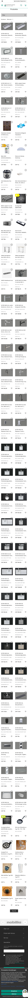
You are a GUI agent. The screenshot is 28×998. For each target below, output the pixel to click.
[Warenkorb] (25, 5)
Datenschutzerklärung (19, 963)
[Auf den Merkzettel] (11, 42)
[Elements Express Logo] (10, 5)
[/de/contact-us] (2, 1)
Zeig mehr (14, 910)
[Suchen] (21, 5)
